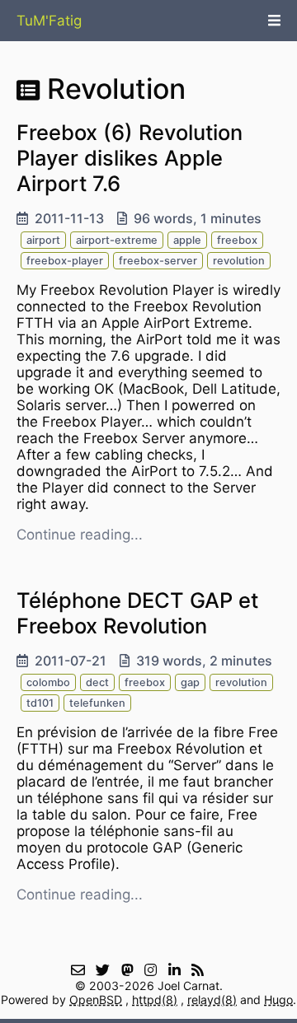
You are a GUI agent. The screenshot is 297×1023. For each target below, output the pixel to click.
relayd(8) (212, 1000)
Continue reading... (79, 534)
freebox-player (64, 261)
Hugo (278, 1000)
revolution (239, 261)
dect (97, 682)
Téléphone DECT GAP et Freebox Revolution (137, 612)
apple (187, 240)
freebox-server (158, 261)
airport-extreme (117, 240)
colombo (48, 682)
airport (43, 240)
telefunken (97, 703)
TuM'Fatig (49, 20)
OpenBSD (95, 1000)
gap (190, 682)
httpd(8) (154, 1000)
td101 (40, 703)
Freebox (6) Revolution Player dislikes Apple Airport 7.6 (129, 157)
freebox (237, 240)
